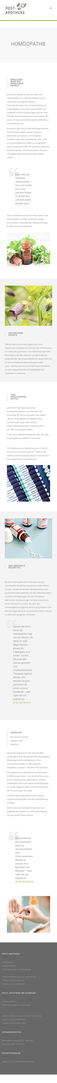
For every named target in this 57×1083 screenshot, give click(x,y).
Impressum (7, 1061)
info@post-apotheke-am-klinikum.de (25, 1016)
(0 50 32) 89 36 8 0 (18, 1019)
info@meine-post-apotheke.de (22, 976)
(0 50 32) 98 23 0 (22, 702)
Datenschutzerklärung (24, 1061)
